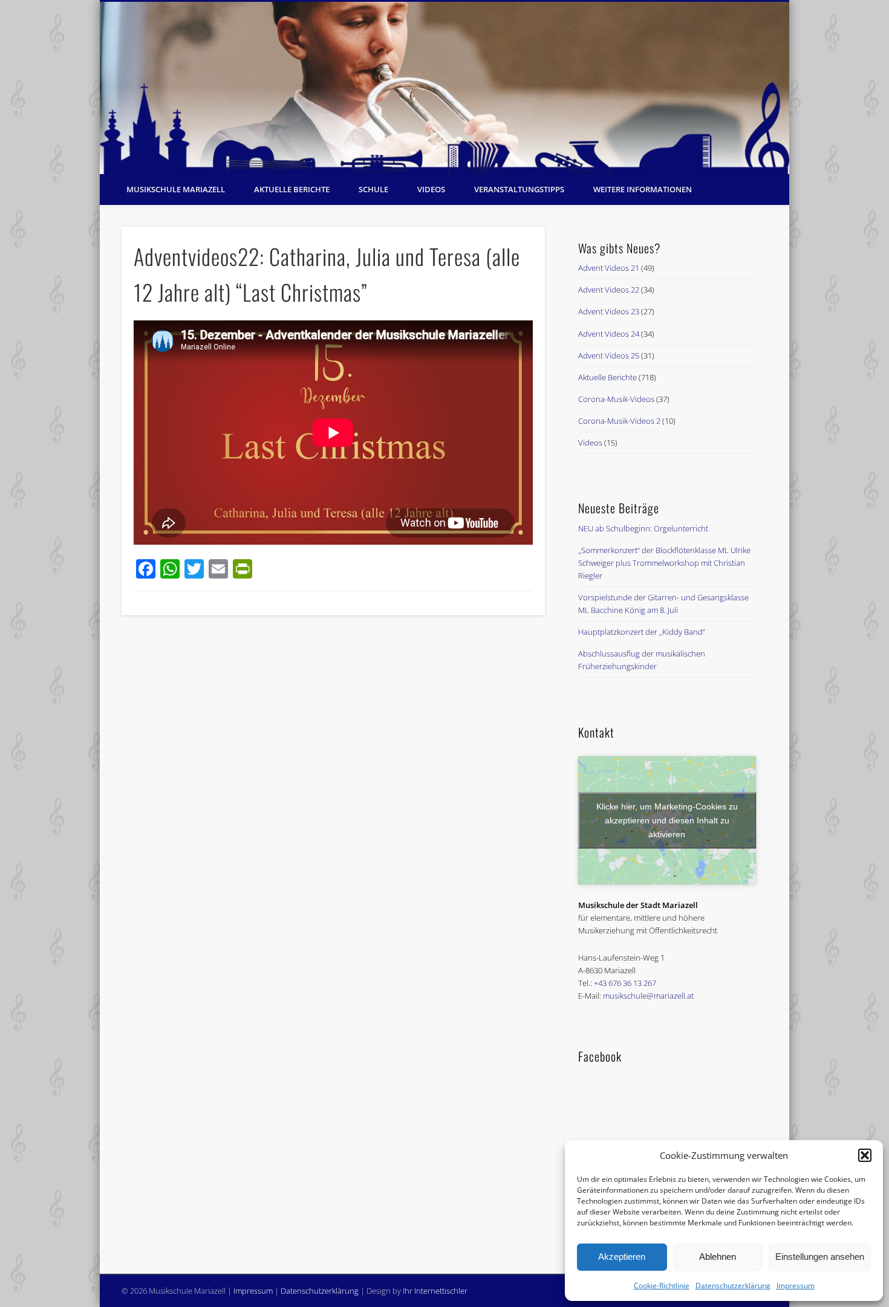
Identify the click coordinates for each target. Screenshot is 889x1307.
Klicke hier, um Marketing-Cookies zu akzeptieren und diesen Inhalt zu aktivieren (667, 819)
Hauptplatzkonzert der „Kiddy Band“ (641, 631)
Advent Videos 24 (608, 333)
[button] (865, 1155)
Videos (431, 189)
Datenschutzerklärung (732, 1285)
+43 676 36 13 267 (625, 983)
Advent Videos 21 (608, 267)
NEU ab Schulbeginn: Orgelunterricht (643, 528)
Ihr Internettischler (435, 1290)
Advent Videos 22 (608, 289)
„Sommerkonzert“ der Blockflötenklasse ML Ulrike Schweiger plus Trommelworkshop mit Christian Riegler (664, 563)
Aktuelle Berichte (292, 189)
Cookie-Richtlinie (661, 1285)
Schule (373, 189)
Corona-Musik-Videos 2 (619, 420)
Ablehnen (717, 1256)
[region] (444, 88)
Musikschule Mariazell (175, 189)
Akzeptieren (621, 1256)
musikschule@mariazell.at (648, 995)
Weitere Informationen (642, 189)
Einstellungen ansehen (819, 1256)
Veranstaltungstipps (519, 189)
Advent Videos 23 (608, 311)
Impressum (796, 1285)
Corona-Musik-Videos (616, 399)
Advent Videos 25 (608, 355)
